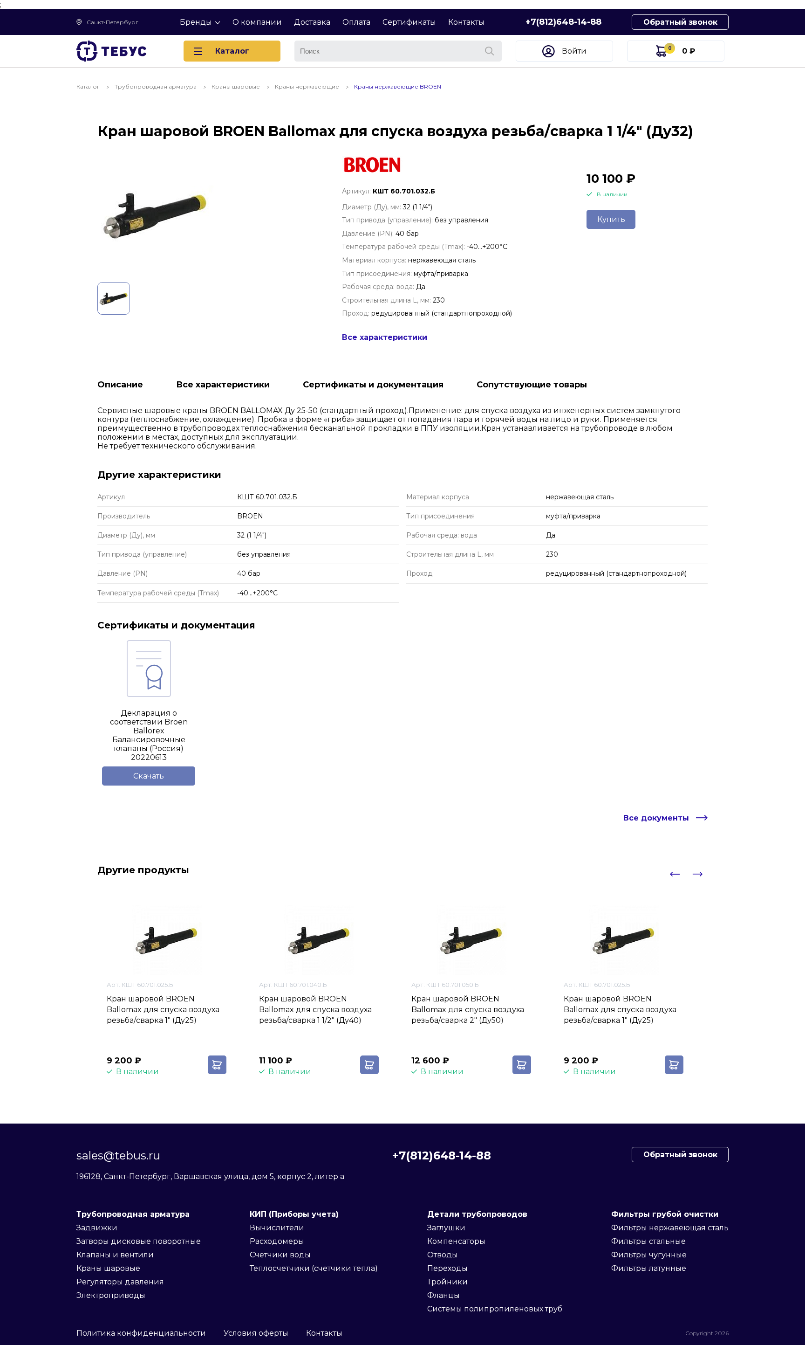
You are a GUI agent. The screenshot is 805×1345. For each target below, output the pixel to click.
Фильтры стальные (648, 1241)
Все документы (656, 818)
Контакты (466, 22)
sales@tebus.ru (118, 1155)
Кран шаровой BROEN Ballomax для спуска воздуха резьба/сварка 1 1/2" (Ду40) (315, 1009)
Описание (120, 385)
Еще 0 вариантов (140, 1036)
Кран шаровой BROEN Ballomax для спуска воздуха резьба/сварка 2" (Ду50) (467, 1009)
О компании (257, 22)
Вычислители (277, 1227)
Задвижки (96, 1227)
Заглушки (446, 1227)
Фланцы (443, 1295)
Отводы (442, 1254)
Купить (611, 219)
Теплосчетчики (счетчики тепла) (314, 1268)
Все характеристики (384, 337)
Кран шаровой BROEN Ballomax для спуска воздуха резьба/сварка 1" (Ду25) (163, 1009)
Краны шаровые (108, 1268)
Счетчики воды (280, 1254)
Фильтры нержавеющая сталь (670, 1227)
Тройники (447, 1281)
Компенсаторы (456, 1241)
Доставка (312, 22)
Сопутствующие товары (532, 385)
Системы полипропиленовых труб (494, 1308)
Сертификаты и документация (373, 385)
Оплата (356, 22)
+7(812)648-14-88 (563, 22)
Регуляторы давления (120, 1281)
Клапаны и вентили (115, 1254)
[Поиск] (489, 51)
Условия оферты (256, 1333)
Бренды (196, 22)
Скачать (148, 776)
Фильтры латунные (648, 1268)
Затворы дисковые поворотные (138, 1241)
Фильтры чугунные (649, 1254)
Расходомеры (277, 1241)
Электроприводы (110, 1295)
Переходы (447, 1268)
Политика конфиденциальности (141, 1333)
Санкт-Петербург (112, 22)
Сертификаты (409, 22)
